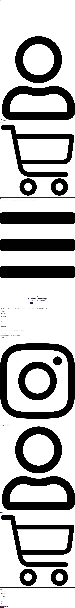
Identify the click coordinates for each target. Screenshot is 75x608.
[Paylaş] (5, 606)
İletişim (29, 200)
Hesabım (23, 200)
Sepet (29, 308)
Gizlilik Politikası (40, 308)
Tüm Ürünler (17, 200)
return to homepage (41, 300)
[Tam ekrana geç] (3, 606)
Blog (34, 200)
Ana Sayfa (3, 200)
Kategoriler (10, 200)
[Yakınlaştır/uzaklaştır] (1, 606)
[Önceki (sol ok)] (1, 607)
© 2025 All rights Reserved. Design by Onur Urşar (10, 335)
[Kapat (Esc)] (7, 606)
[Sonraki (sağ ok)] (3, 607)
